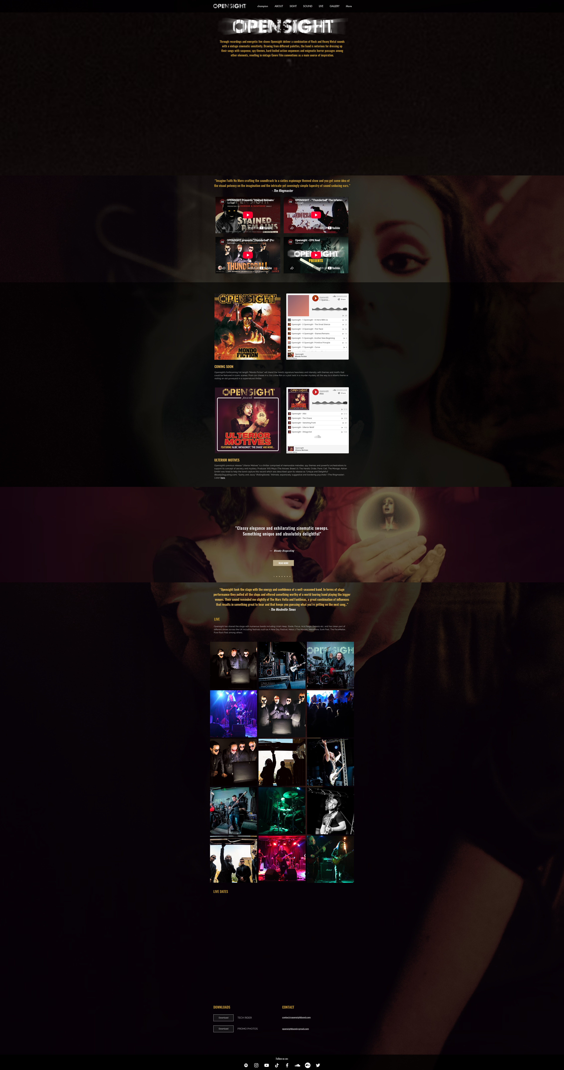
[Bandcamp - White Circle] (307, 1065)
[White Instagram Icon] (256, 1065)
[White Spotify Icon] (246, 1065)
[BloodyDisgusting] (274, 576)
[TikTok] (277, 1065)
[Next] (548, 534)
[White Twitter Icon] (318, 1065)
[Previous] (16, 534)
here (223, 478)
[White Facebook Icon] (287, 1065)
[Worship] (279, 576)
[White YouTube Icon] (266, 1065)
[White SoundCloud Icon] (297, 1065)
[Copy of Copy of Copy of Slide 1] (287, 576)
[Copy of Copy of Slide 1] (284, 576)
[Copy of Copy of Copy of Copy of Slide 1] (289, 576)
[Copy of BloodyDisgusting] (276, 576)
